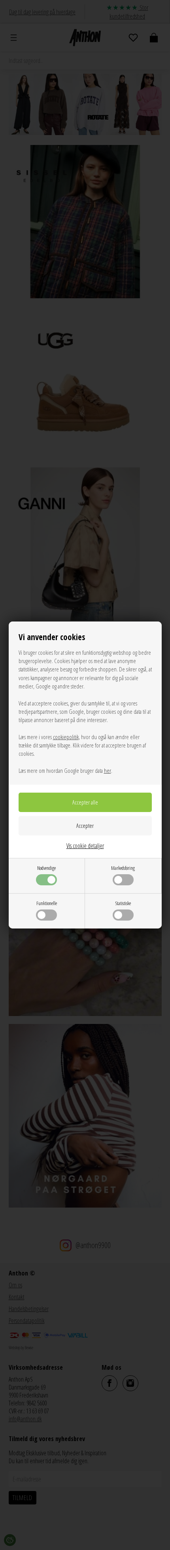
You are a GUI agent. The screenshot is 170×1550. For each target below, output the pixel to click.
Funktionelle (46, 903)
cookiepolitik (66, 737)
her (107, 770)
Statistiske (123, 903)
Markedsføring (123, 867)
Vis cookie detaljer (85, 845)
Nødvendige (46, 867)
